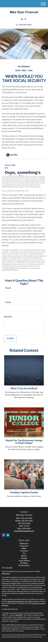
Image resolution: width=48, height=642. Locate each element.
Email (8, 302)
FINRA (17, 615)
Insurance (24, 550)
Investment (24, 546)
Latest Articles (24, 560)
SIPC (20, 615)
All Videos (24, 563)
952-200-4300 (25, 24)
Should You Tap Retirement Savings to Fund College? (24, 441)
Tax (24, 553)
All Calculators (24, 565)
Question (8, 316)
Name (8, 288)
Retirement (24, 543)
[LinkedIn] (22, 19)
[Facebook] (25, 19)
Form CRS (9, 568)
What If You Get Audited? (24, 388)
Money (24, 555)
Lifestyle (24, 558)
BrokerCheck (6, 573)
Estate (24, 548)
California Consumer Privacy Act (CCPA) (19, 601)
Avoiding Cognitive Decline (24, 492)
